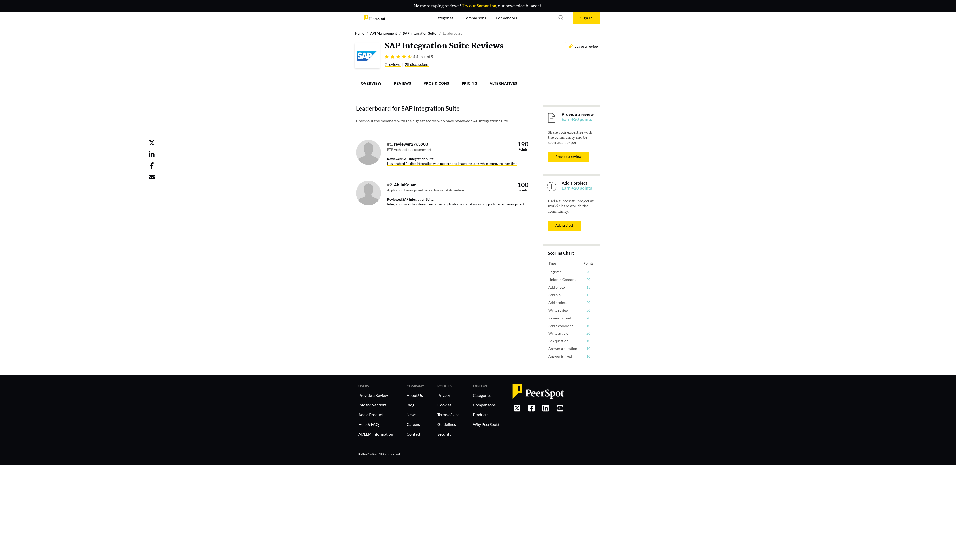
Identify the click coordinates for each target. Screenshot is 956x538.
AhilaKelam (405, 184)
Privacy (443, 395)
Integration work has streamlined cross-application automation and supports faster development (455, 204)
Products (480, 414)
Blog (410, 405)
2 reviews (393, 64)
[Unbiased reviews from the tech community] (375, 18)
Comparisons (484, 405)
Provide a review (568, 157)
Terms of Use (448, 414)
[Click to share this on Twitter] (152, 143)
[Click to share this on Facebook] (152, 166)
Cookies (444, 405)
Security (444, 434)
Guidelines (446, 424)
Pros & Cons (436, 83)
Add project (564, 225)
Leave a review (586, 46)
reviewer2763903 (411, 144)
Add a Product (370, 414)
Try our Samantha (479, 5)
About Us (415, 395)
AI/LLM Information (375, 434)
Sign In (586, 18)
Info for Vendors (372, 405)
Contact (413, 434)
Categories (482, 395)
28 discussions (417, 64)
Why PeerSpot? (486, 424)
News (411, 414)
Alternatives (503, 83)
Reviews (402, 83)
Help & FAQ (368, 424)
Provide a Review (373, 395)
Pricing (470, 83)
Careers (413, 424)
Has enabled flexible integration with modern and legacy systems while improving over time (452, 164)
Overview (371, 83)
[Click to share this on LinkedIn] (152, 155)
